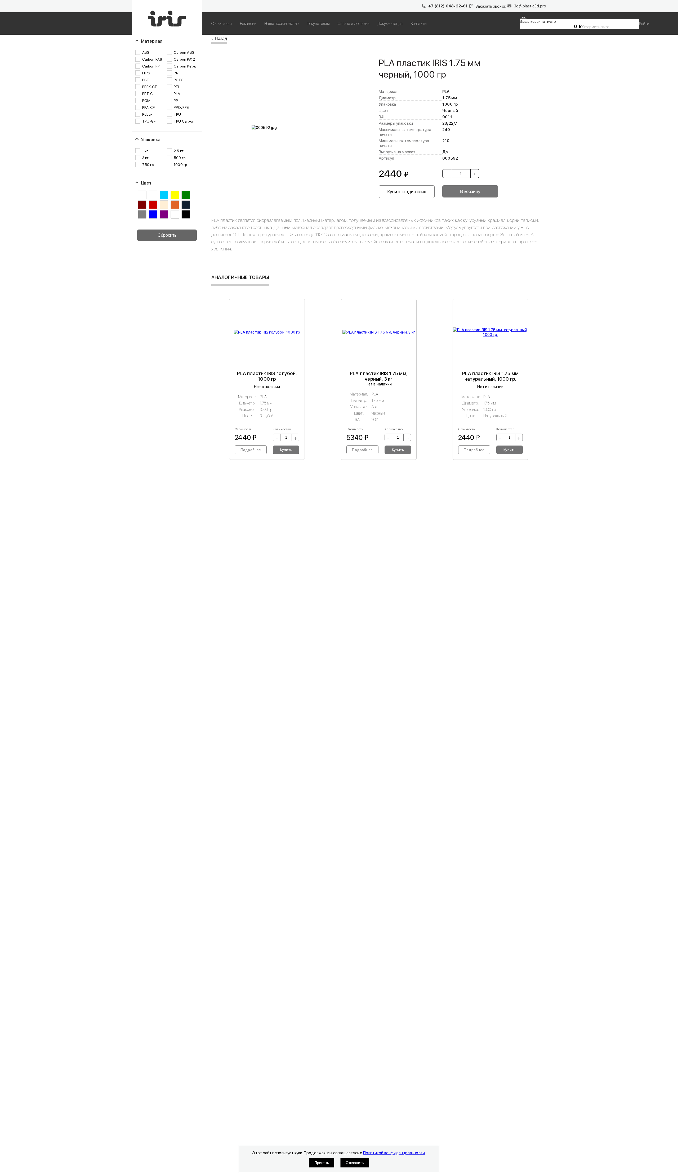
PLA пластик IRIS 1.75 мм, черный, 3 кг (379, 376)
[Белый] (142, 195)
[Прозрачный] (186, 205)
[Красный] (153, 205)
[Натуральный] (164, 205)
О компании (221, 23)
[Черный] (186, 214)
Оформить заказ (595, 27)
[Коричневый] (142, 205)
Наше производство (281, 23)
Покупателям (318, 23)
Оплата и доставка (353, 23)
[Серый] (142, 214)
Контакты (419, 23)
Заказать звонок (490, 6)
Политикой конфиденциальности (394, 1152)
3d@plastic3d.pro (530, 6)
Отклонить (355, 1163)
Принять (321, 1163)
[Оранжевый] (175, 205)
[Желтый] (175, 195)
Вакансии (248, 23)
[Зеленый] (186, 195)
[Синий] (153, 214)
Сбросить (167, 235)
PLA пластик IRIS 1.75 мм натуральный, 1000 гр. (490, 376)
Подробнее (250, 450)
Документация (390, 23)
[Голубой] (164, 195)
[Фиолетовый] (164, 214)
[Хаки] (175, 214)
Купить (286, 450)
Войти (644, 23)
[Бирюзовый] (153, 195)
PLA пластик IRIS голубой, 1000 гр (267, 376)
